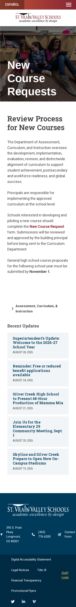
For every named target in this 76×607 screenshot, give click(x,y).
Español (12, 4)
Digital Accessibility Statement (31, 559)
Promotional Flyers (23, 591)
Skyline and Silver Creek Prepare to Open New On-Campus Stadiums (36, 459)
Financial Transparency (26, 580)
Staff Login (65, 575)
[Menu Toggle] (68, 5)
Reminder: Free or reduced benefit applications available (37, 370)
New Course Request (47, 226)
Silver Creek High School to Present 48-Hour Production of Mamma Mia (38, 398)
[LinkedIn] (23, 601)
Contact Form (70, 534)
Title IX (41, 570)
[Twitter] (12, 601)
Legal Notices (20, 570)
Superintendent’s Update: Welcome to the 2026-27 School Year (36, 342)
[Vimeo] (34, 601)
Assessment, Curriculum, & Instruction (37, 308)
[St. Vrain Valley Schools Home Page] (38, 515)
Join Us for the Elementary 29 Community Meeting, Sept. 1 (38, 429)
